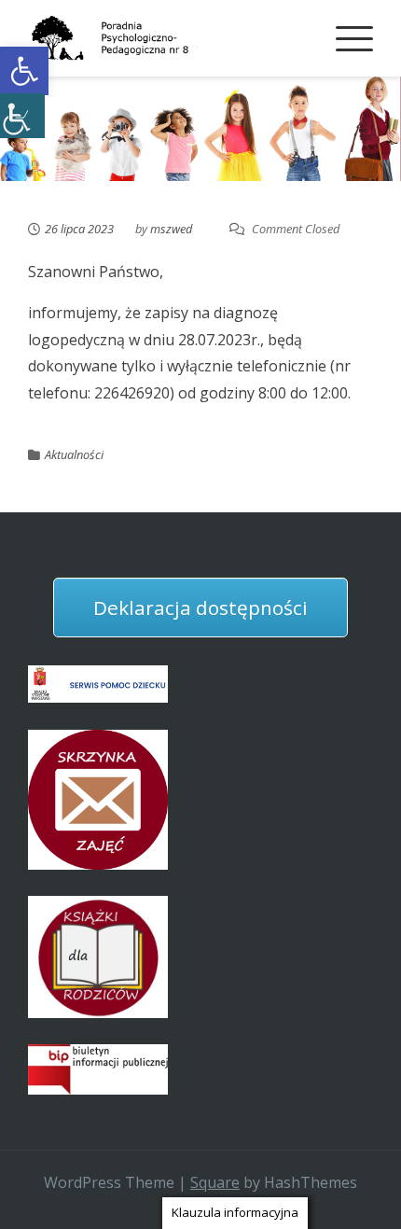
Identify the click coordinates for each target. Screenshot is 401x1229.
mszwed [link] (171, 228)
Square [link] (215, 1182)
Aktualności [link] (74, 454)
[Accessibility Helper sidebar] (22, 115)
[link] (24, 71)
